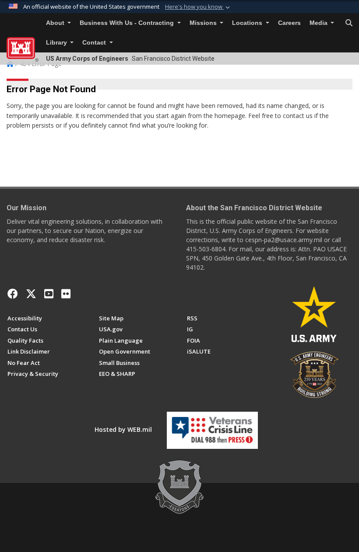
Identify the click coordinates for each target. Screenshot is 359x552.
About (56, 23)
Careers (289, 23)
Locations (248, 23)
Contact (95, 42)
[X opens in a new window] (31, 294)
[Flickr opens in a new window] (65, 294)
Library (57, 42)
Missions (204, 23)
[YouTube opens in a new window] (48, 294)
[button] (198, 7)
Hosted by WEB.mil (123, 429)
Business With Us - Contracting (128, 23)
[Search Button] (348, 23)
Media (319, 23)
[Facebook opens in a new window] (12, 294)
